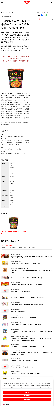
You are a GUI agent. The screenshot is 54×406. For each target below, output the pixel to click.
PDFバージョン (46, 19)
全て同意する (27, 399)
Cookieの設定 (27, 392)
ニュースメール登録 (7, 245)
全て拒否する (27, 395)
